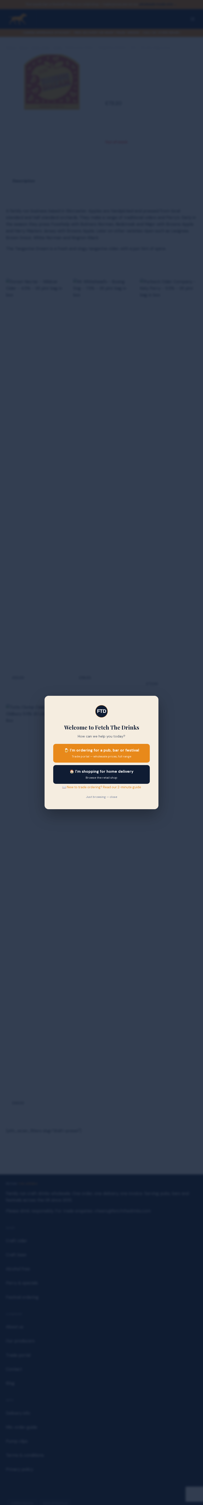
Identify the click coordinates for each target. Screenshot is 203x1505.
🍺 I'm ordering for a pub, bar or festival (101, 753)
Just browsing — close (101, 797)
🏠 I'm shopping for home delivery (101, 774)
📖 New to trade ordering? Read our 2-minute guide (101, 787)
